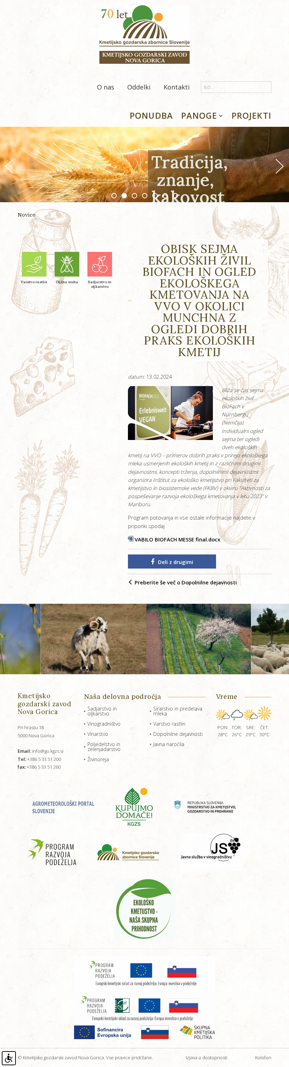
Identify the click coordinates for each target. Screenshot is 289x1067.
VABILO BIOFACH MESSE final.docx (177, 539)
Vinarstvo (97, 734)
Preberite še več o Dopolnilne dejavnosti (185, 582)
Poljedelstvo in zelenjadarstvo (104, 746)
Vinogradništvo (104, 723)
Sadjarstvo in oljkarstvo (102, 711)
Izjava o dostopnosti (206, 1057)
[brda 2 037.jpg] (166, 639)
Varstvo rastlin (169, 723)
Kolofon (263, 1057)
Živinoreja (98, 759)
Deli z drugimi (175, 561)
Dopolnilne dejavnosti (178, 734)
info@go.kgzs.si (40, 751)
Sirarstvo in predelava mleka (177, 711)
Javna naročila (168, 744)
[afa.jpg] (61, 639)
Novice (26, 215)
